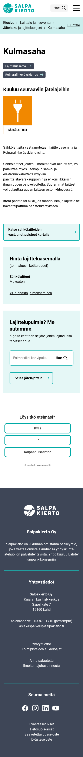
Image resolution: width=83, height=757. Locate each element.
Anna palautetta (42, 661)
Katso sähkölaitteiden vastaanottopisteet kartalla (28, 232)
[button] (76, 8)
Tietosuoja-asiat (41, 729)
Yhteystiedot (41, 644)
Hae (57, 8)
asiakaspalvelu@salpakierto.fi (41, 626)
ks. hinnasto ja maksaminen (31, 293)
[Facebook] (25, 708)
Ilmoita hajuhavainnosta (41, 666)
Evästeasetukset (41, 724)
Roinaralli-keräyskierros (21, 74)
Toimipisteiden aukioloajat (42, 649)
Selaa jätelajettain (28, 378)
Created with (36, 465)
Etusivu (8, 23)
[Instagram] (35, 708)
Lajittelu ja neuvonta (35, 23)
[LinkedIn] (45, 708)
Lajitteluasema (15, 66)
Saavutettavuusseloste (41, 734)
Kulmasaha (56, 28)
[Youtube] (55, 708)
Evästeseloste (41, 739)
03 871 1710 (43, 621)
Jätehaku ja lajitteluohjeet (22, 28)
